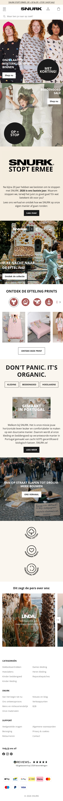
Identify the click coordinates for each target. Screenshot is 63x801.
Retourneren (8, 736)
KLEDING (11, 384)
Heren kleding (39, 671)
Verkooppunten (40, 701)
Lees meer (31, 213)
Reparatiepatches (41, 676)
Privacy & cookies (41, 731)
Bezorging (7, 731)
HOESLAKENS (49, 384)
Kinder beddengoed (12, 676)
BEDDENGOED (29, 384)
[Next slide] (60, 302)
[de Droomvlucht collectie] (14, 302)
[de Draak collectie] (37, 302)
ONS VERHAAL (31, 494)
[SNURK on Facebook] (3, 754)
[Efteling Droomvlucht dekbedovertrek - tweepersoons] (39, 327)
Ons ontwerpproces (12, 701)
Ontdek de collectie (14, 276)
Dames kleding (40, 667)
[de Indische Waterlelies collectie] (49, 302)
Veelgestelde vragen (12, 726)
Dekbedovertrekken (11, 667)
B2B (34, 706)
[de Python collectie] (25, 302)
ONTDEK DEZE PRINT (31, 350)
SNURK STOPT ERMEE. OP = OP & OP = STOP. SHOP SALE (31, 2)
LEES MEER (31, 449)
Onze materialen (10, 711)
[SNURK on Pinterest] (11, 754)
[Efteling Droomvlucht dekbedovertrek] (13, 327)
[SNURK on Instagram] (7, 754)
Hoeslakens (7, 671)
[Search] (4, 16)
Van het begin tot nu (12, 696)
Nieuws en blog (40, 696)
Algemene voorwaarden (44, 726)
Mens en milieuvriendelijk (15, 706)
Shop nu (9, 75)
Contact (36, 736)
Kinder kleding (9, 681)
